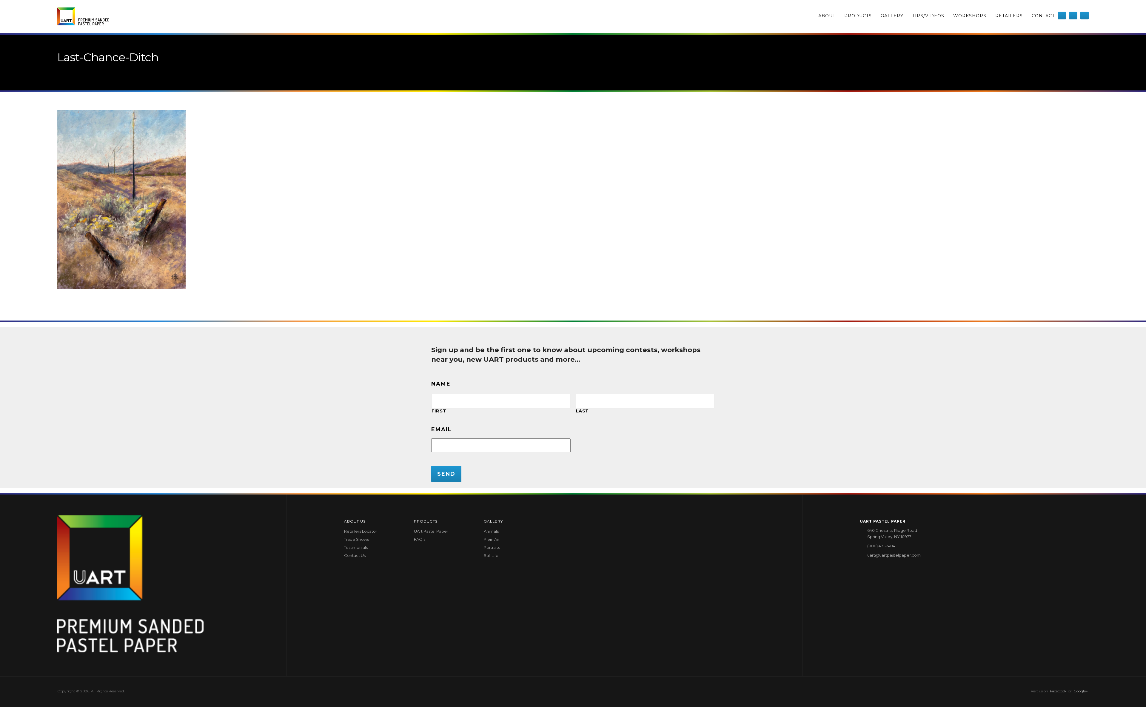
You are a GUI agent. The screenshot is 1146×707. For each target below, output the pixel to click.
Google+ (1080, 691)
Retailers (1009, 16)
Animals (491, 531)
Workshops (969, 16)
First (439, 411)
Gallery (892, 16)
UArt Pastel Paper (431, 531)
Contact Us (355, 555)
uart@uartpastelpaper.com (894, 555)
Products (858, 16)
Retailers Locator (360, 531)
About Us (355, 521)
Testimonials (356, 547)
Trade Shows (356, 539)
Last (582, 411)
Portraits (492, 547)
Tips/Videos (928, 16)
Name (441, 384)
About (826, 16)
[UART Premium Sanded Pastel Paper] (83, 16)
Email (441, 429)
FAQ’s (419, 539)
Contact (1043, 16)
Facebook (1058, 691)
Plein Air (491, 539)
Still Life (491, 555)
